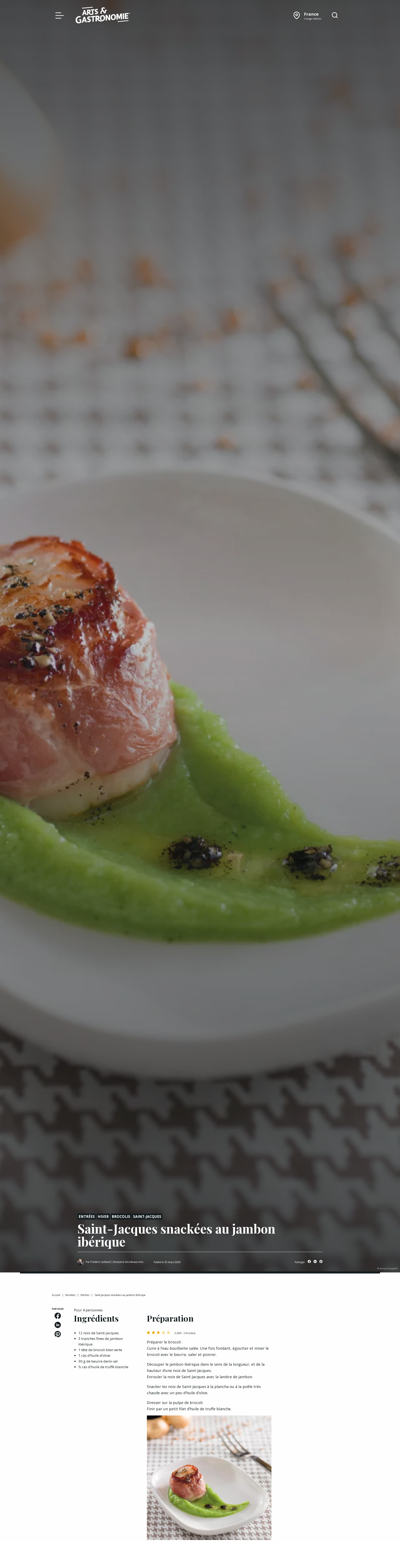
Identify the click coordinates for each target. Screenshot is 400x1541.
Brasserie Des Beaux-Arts (128, 1262)
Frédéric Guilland (100, 1262)
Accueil (56, 1295)
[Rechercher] (335, 15)
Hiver (103, 1216)
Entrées (87, 1216)
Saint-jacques (147, 1216)
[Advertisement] (315, 1333)
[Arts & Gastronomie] (103, 16)
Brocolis (121, 1216)
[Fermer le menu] (58, 15)
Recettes (70, 1295)
